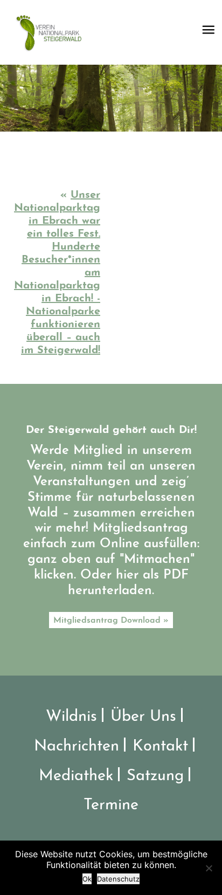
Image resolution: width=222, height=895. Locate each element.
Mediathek (76, 776)
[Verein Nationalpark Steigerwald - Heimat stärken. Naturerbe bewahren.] (52, 32)
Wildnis (71, 717)
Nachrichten (76, 746)
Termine (111, 805)
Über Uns (143, 717)
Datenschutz (118, 879)
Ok (87, 879)
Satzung (155, 776)
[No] (208, 868)
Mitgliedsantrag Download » (111, 620)
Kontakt (160, 746)
